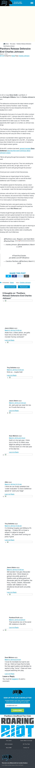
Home (7, 44)
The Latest (12, 44)
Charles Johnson (24, 56)
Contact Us (26, 747)
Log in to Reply (9, 340)
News (13, 56)
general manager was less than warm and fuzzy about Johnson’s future (17, 150)
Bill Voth (2, 56)
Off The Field (26, 744)
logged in (15, 679)
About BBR (9, 747)
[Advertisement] (17, 24)
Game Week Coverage (26, 740)
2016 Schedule (9, 744)
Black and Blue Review (6, 3)
